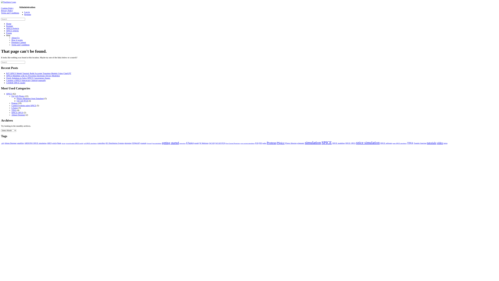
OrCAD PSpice (17, 96)
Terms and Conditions (10, 13)
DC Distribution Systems (115, 143)
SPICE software (386, 143)
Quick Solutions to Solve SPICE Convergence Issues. (28, 78)
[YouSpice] (8, 2)
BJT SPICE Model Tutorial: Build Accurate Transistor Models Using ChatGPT (38, 73)
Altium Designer (18, 115)
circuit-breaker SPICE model (74, 143)
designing (128, 143)
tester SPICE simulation (400, 143)
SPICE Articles (12, 31)
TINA (13, 110)
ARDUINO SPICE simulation (35, 143)
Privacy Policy (7, 10)
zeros (445, 143)
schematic (300, 143)
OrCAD (212, 143)
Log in (27, 12)
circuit (63, 143)
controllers (101, 143)
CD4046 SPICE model (15, 83)
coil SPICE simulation (90, 143)
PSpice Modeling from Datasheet (30, 98)
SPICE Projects (12, 28)
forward (149, 143)
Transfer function (420, 143)
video (440, 143)
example (143, 143)
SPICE (9, 94)
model (196, 143)
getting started (170, 143)
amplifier (20, 143)
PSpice (281, 143)
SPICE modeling (338, 143)
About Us (15, 38)
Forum (9, 33)
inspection (182, 143)
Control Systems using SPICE (23, 105)
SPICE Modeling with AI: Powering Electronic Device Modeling (33, 76)
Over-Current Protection (232, 143)
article (54, 143)
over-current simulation (247, 143)
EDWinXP (136, 143)
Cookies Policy (7, 8)
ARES (49, 143)
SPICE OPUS (17, 112)
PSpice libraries (291, 143)
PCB (256, 143)
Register (27, 14)
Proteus (14, 103)
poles (264, 143)
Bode (59, 143)
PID (260, 143)
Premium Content (18, 42)
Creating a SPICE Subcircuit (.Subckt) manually (26, 80)
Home (8, 24)
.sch (2, 143)
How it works (17, 40)
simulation (313, 142)
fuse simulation (156, 143)
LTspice (14, 108)
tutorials (431, 143)
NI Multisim (203, 143)
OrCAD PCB (22, 101)
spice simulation (368, 143)
